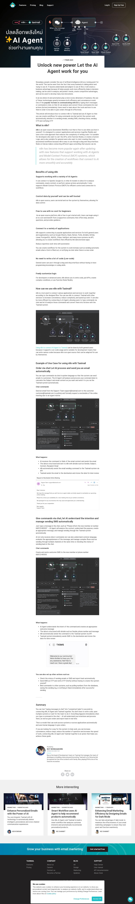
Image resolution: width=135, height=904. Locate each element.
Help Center (98, 865)
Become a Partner (54, 873)
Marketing (77, 870)
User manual (98, 867)
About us (50, 865)
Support (50, 5)
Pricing (33, 5)
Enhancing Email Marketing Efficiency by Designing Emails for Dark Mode (111, 813)
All (74, 865)
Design (76, 867)
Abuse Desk (98, 873)
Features (22, 5)
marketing (11, 807)
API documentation (101, 870)
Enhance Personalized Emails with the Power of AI (22, 812)
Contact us (51, 870)
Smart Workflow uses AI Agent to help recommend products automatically (65, 813)
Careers (50, 867)
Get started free (97, 849)
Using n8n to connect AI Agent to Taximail (51, 348)
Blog (41, 5)
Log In (107, 5)
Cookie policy (51, 894)
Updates (77, 873)
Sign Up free (119, 5)
